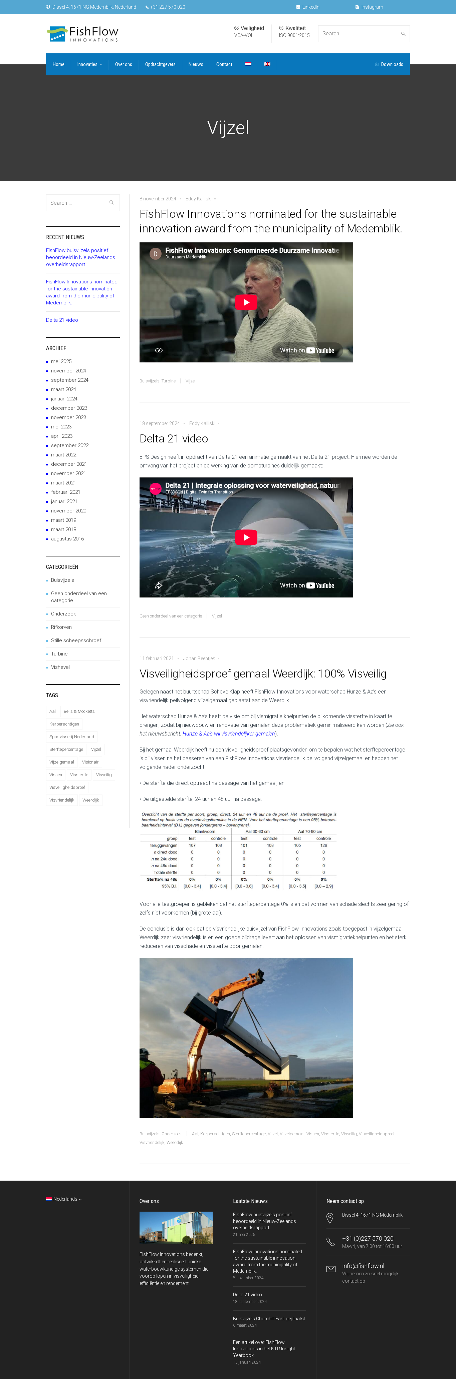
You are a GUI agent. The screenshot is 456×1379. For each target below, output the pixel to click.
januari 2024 (64, 399)
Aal (195, 1133)
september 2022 (69, 445)
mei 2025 (61, 361)
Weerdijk (175, 1142)
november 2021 (68, 473)
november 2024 (68, 371)
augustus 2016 (67, 539)
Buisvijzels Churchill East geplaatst (269, 1318)
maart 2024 (63, 389)
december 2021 (69, 464)
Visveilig (349, 1133)
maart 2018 (63, 529)
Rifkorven (61, 627)
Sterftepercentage (249, 1133)
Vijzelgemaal (292, 1133)
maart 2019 (63, 520)
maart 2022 (63, 455)
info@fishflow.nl (363, 1265)
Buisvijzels (150, 380)
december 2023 (69, 408)
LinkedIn (310, 7)
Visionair (90, 762)
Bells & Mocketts (79, 711)
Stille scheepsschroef (76, 640)
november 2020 (68, 511)
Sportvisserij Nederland (71, 736)
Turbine (169, 380)
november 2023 (68, 417)
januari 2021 (64, 501)
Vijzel (191, 380)
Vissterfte (330, 1133)
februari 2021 (65, 492)
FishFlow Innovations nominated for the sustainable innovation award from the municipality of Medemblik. (271, 221)
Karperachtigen (215, 1133)
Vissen (312, 1133)
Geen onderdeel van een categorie (171, 615)
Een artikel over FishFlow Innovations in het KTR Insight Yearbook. (264, 1349)
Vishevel (60, 667)
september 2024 (69, 380)
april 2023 (61, 436)
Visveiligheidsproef (377, 1133)
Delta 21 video (174, 438)
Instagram (372, 7)
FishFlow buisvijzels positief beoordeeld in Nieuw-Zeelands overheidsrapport (80, 257)
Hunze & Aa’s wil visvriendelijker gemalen (229, 734)
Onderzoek (172, 1133)
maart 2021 (63, 483)
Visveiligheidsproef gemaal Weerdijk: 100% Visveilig (263, 673)
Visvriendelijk (152, 1142)
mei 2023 (61, 427)
